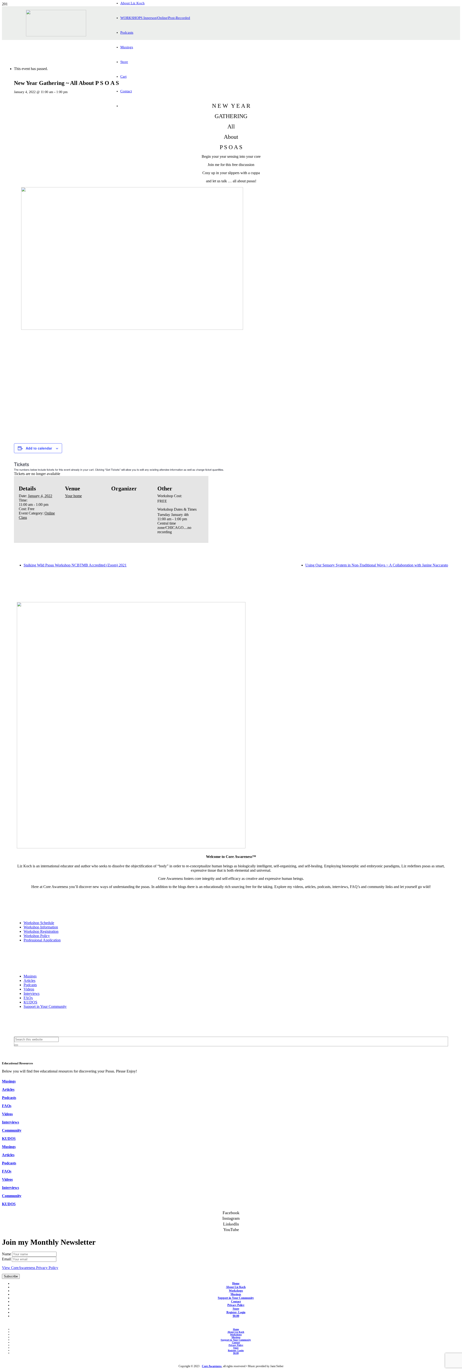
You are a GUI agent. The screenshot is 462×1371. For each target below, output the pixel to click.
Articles (29, 980)
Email (7, 1259)
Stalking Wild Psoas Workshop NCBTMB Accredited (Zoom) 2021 (75, 565)
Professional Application (42, 940)
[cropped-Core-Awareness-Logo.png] (56, 35)
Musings (30, 976)
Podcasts (30, 985)
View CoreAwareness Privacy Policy (30, 1268)
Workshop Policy (37, 936)
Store (236, 1308)
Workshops (236, 1290)
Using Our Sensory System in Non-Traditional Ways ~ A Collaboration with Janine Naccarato (376, 565)
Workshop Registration (41, 931)
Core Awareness (212, 1366)
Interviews (31, 993)
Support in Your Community (45, 1006)
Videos (29, 989)
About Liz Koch (236, 1287)
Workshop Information (41, 927)
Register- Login (235, 1312)
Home (235, 1283)
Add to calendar (39, 448)
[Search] (16, 1045)
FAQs (28, 998)
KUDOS (30, 1002)
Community (11, 1130)
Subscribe (11, 1276)
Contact (236, 1301)
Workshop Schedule (39, 923)
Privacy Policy (235, 1305)
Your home (73, 496)
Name (7, 1254)
